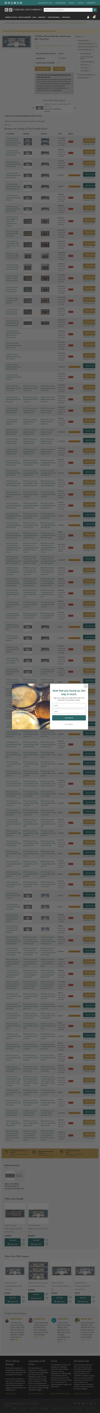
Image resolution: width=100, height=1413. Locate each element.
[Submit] (94, 10)
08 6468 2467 (91, 3)
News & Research (61, 3)
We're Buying (66, 17)
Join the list (69, 718)
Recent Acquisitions (24, 17)
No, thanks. (69, 724)
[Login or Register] (88, 17)
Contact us (80, 3)
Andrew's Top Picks (11, 17)
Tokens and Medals (54, 17)
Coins (34, 17)
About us (71, 3)
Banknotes (41, 17)
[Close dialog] (85, 686)
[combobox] (70, 10)
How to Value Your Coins (45, 3)
